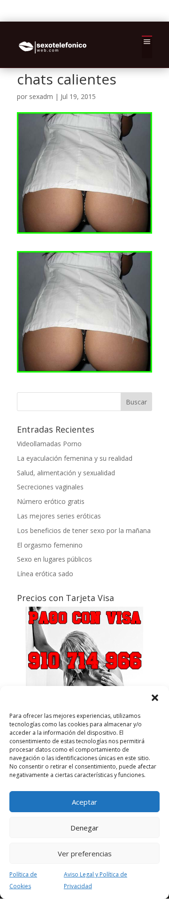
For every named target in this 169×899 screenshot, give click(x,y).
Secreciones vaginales (50, 486)
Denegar (84, 827)
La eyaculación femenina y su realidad (74, 458)
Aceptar (84, 802)
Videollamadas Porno (49, 443)
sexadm (41, 96)
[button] (155, 697)
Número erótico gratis (50, 501)
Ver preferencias (85, 853)
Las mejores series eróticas (59, 515)
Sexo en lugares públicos (54, 559)
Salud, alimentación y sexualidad (66, 472)
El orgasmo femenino (50, 545)
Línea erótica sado (45, 573)
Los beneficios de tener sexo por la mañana (84, 530)
